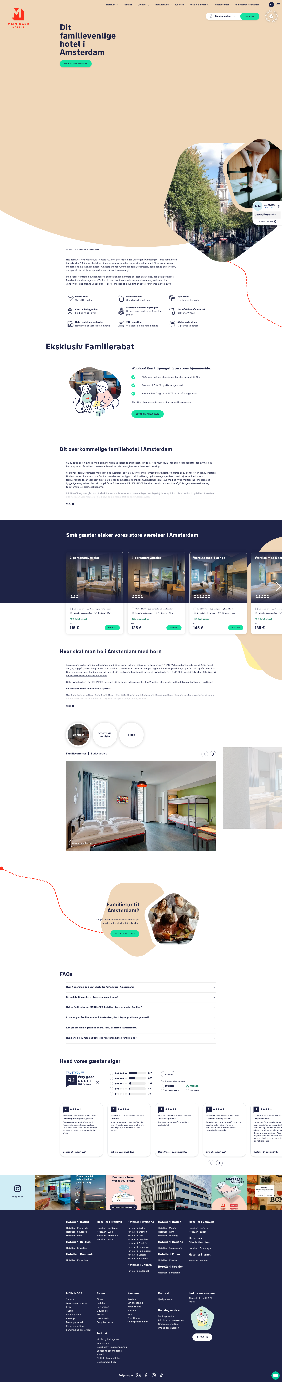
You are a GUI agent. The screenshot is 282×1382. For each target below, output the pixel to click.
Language (168, 1074)
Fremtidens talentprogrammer (137, 1320)
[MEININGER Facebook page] (146, 1375)
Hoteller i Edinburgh (200, 1248)
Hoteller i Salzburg (76, 1231)
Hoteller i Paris (105, 1239)
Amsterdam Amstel (82, 843)
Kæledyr (70, 1318)
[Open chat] (275, 1375)
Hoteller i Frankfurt (138, 1243)
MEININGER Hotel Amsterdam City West (191, 672)
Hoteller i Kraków (167, 1260)
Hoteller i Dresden (137, 1239)
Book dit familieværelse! (147, 414)
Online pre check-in (168, 1327)
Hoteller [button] (110, 4)
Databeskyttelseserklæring (112, 1347)
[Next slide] (213, 754)
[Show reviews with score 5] (118, 1073)
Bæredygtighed (74, 1322)
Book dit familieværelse (75, 64)
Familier (128, 4)
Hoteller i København (77, 1260)
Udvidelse (102, 1310)
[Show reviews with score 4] (118, 1078)
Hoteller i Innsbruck (77, 1228)
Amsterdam (94, 250)
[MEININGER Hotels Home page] (18, 18)
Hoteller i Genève (198, 1228)
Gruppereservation (168, 1324)
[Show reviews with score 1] (118, 1094)
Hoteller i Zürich (197, 1231)
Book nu (112, 628)
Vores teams (134, 1306)
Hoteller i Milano (167, 1228)
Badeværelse (99, 753)
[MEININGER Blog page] (138, 1375)
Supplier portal (105, 1322)
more (109, 613)
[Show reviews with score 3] (118, 1083)
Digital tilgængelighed (109, 1358)
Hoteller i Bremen (137, 1231)
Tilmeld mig (202, 1337)
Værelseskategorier (76, 1303)
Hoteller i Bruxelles (76, 1248)
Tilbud (69, 1310)
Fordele (131, 1310)
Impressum (103, 1343)
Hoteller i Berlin (136, 1228)
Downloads (103, 1318)
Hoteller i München (137, 1258)
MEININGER (71, 250)
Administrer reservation (247, 4)
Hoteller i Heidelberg (139, 1250)
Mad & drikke (73, 1314)
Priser (69, 1307)
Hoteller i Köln (135, 1235)
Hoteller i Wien (74, 1235)
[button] (278, 206)
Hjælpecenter (222, 4)
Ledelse (101, 1303)
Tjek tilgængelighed (125, 934)
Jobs (129, 1314)
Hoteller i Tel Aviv (198, 1260)
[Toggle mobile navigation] (278, 4)
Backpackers (162, 4)
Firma (100, 1299)
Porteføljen (103, 1307)
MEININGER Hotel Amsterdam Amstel (86, 675)
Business (179, 4)
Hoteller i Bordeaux (107, 1228)
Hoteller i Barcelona (169, 1272)
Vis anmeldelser (265, 221)
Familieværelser (76, 753)
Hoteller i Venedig (168, 1235)
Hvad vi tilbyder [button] (198, 4)
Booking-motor (166, 1316)
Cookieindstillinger (107, 1362)
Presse (100, 1314)
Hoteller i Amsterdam (170, 1248)
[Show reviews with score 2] (118, 1088)
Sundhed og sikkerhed (78, 1329)
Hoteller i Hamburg (137, 1247)
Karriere (131, 1299)
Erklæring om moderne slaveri (109, 1352)
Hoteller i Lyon (105, 1231)
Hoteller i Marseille (107, 1235)
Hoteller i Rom (166, 1231)
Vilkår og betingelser (108, 1339)
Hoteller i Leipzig (136, 1254)
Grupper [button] (142, 4)
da (271, 5)
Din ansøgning (135, 1302)
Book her (249, 16)
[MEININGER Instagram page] (154, 1375)
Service (70, 1299)
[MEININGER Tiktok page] (161, 1375)
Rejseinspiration (75, 1326)
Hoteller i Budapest (138, 1270)
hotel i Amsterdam (103, 266)
